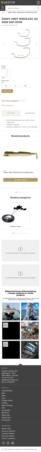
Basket (38, 3)
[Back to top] (20, 366)
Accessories (6, 410)
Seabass (22, 100)
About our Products (8, 431)
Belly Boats (5, 413)
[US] (8, 2)
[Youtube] (13, 443)
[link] (11, 311)
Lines (3, 398)
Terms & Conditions (8, 438)
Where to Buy (6, 428)
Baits (3, 393)
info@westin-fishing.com (10, 380)
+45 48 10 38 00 (7, 377)
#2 (15, 86)
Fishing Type (6, 417)
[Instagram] (8, 443)
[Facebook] (3, 443)
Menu (2, 9)
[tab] (16, 192)
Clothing (4, 403)
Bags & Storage (7, 405)
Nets (3, 408)
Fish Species (6, 420)
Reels (3, 395)
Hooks (3, 12)
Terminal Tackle (7, 400)
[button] (20, 44)
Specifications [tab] (30, 113)
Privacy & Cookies (8, 436)
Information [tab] (11, 113)
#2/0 (25, 86)
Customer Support (8, 433)
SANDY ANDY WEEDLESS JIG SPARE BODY (18, 172)
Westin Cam (6, 415)
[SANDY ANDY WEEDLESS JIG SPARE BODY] (20, 155)
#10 (6, 86)
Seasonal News (7, 391)
